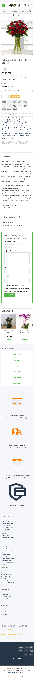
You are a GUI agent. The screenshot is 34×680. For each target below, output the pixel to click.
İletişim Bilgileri (6, 525)
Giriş (3, 541)
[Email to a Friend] (16, 142)
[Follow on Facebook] (2, 626)
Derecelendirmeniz (10, 241)
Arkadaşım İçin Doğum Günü (18, 120)
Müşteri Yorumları (7, 529)
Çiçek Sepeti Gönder (8, 582)
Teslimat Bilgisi (6, 554)
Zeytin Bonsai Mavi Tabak (8, 331)
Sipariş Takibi (6, 553)
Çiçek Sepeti (6, 576)
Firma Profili (5, 521)
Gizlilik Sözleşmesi (7, 560)
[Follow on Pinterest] (20, 626)
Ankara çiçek (10, 138)
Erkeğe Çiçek (25, 126)
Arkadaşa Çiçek (5, 120)
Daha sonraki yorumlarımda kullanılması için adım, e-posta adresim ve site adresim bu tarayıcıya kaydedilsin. (16, 288)
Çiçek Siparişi (7, 580)
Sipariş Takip (5, 535)
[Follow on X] (8, 626)
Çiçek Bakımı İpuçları (8, 527)
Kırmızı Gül (17, 57)
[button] (3, 5)
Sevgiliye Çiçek (7, 572)
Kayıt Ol (4, 543)
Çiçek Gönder (7, 585)
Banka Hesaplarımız (7, 523)
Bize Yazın (5, 531)
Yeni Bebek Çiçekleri (23, 133)
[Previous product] (6, 69)
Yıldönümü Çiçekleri (24, 135)
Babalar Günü (7, 598)
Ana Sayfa (4, 57)
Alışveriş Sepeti (6, 547)
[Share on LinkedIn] (23, 142)
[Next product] (3, 69)
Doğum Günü (13, 122)
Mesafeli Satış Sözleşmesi (9, 562)
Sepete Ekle (15, 96)
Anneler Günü (7, 596)
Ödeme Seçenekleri (7, 551)
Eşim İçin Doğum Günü (7, 128)
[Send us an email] (14, 626)
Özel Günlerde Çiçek (8, 537)
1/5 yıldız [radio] (5, 244)
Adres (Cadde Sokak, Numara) (11, 90)
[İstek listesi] (25, 5)
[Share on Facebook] (6, 142)
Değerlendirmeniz (10, 251)
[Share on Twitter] (13, 142)
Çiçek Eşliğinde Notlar (8, 539)
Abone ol (4, 564)
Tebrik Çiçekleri (24, 131)
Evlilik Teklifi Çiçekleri (20, 128)
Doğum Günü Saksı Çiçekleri (14, 126)
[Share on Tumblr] (27, 142)
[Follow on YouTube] (26, 626)
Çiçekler (7, 122)
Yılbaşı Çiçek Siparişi (12, 135)
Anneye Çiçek (26, 118)
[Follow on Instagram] (5, 626)
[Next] (32, 329)
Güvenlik (4, 549)
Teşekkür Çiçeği (5, 133)
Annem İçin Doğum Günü (15, 118)
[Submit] (30, 11)
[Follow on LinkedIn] (23, 626)
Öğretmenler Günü (8, 601)
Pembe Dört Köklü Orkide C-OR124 (25, 331)
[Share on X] (10, 142)
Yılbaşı (5, 603)
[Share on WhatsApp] (3, 142)
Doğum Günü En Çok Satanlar (9, 124)
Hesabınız (5, 545)
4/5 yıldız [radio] (19, 244)
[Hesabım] (28, 5)
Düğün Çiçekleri (7, 574)
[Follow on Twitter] (11, 626)
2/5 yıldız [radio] (8, 244)
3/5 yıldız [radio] (13, 244)
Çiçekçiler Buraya (7, 556)
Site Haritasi (5, 533)
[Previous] (1, 329)
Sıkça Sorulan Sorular (8, 558)
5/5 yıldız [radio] (8, 247)
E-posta (7, 276)
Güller (11, 57)
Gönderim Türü (14, 129)
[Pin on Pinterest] (20, 142)
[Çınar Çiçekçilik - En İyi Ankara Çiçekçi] (14, 5)
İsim (6, 267)
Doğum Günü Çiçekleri (24, 122)
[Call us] (17, 626)
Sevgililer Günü (7, 594)
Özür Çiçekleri (15, 131)
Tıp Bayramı (14, 133)
